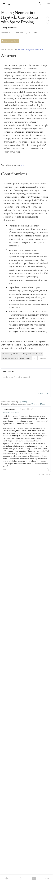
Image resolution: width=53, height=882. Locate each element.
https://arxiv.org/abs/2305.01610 (30, 49)
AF (9, 4)
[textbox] (25, 380)
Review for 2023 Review (11, 413)
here (22, 165)
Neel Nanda (12, 27)
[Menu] (4, 4)
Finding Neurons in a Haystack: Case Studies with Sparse (19, 17)
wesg (5, 27)
